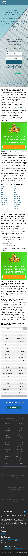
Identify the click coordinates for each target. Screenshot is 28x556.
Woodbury (7, 344)
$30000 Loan (17, 208)
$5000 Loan (4, 200)
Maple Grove (21, 341)
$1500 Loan (4, 196)
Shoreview (20, 383)
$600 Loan (17, 190)
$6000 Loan (17, 200)
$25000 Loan (4, 208)
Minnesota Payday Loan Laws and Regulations (13, 548)
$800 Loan (17, 192)
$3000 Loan (4, 198)
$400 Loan (17, 188)
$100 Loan (4, 186)
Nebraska (20, 444)
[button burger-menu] (26, 2)
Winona (7, 383)
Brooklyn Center (7, 376)
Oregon (7, 454)
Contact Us (4, 533)
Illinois (7, 433)
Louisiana (20, 437)
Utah (7, 461)
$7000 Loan (4, 202)
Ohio (7, 451)
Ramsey (21, 386)
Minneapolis (7, 332)
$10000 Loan (17, 204)
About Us (3, 534)
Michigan (20, 440)
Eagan (7, 348)
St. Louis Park (20, 360)
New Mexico (7, 449)
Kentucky (7, 437)
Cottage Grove (7, 370)
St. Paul (20, 332)
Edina (7, 360)
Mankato (7, 364)
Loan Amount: (9, 51)
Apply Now (14, 62)
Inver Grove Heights (7, 373)
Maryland (7, 440)
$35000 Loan (4, 210)
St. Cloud (21, 344)
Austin (20, 393)
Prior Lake (7, 393)
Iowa (7, 435)
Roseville (21, 367)
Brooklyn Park (20, 338)
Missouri (20, 442)
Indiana (20, 433)
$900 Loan (4, 194)
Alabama (7, 423)
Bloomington (7, 338)
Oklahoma (20, 451)
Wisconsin (7, 463)
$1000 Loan (17, 194)
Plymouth (7, 341)
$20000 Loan (17, 206)
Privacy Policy (13, 66)
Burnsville (20, 354)
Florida (20, 428)
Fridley (20, 380)
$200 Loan (17, 186)
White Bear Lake (7, 389)
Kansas (20, 435)
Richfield (21, 370)
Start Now (14, 147)
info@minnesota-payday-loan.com (10, 539)
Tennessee (8, 458)
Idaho (20, 430)
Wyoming (20, 463)
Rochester (7, 335)
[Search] (25, 328)
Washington (20, 461)
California (7, 426)
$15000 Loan (4, 206)
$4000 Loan (17, 198)
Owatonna (7, 386)
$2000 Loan (17, 196)
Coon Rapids (21, 351)
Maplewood (7, 367)
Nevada (8, 447)
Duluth (20, 335)
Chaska (20, 389)
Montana (7, 444)
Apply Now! (14, 407)
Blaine (7, 351)
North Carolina (20, 449)
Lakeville (7, 354)
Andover (21, 373)
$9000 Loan (4, 204)
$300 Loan (4, 188)
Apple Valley (21, 357)
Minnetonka (7, 357)
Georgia (7, 430)
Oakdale (7, 380)
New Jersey (20, 447)
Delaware (7, 428)
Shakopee (20, 364)
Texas (20, 458)
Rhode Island (7, 456)
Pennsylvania (20, 454)
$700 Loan (4, 192)
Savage (20, 376)
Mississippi (7, 442)
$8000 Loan (17, 202)
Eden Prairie (21, 348)
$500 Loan (4, 190)
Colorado (20, 426)
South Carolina (20, 456)
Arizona (20, 423)
